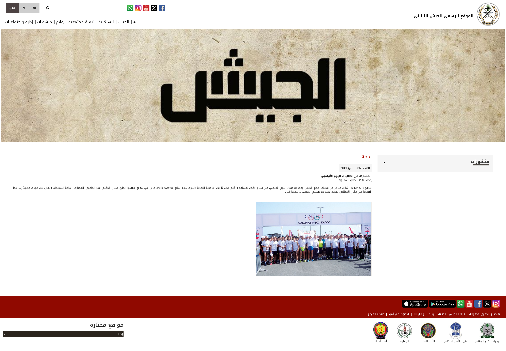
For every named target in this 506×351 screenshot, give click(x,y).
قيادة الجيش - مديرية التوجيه (447, 314)
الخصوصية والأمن (399, 314)
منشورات (44, 22)
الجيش (123, 22)
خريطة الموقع (376, 314)
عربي (12, 7)
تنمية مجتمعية (81, 22)
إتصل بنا (419, 314)
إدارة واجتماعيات (19, 22)
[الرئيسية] (488, 14)
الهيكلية (106, 22)
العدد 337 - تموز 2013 (355, 168)
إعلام (60, 22)
